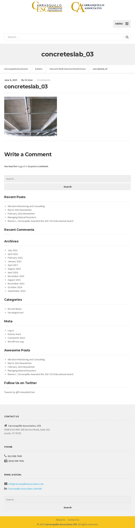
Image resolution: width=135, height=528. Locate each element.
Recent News (15, 308)
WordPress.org (16, 341)
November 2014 (16, 283)
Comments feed (16, 337)
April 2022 (13, 254)
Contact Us (73, 519)
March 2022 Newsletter (20, 209)
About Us (60, 519)
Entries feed (14, 334)
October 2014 (15, 287)
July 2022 (12, 250)
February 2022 (15, 257)
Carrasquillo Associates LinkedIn (25, 488)
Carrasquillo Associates (16, 68)
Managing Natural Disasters (22, 217)
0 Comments (43, 80)
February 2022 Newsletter (21, 213)
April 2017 (13, 265)
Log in (11, 330)
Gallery (38, 68)
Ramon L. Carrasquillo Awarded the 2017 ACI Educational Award (40, 221)
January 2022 (14, 261)
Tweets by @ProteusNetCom (19, 392)
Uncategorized (15, 312)
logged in (22, 166)
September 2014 (16, 290)
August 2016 (14, 268)
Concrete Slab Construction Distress (67, 68)
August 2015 (14, 279)
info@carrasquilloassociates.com (26, 483)
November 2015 (16, 276)
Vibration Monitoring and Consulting (26, 206)
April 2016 (13, 272)
